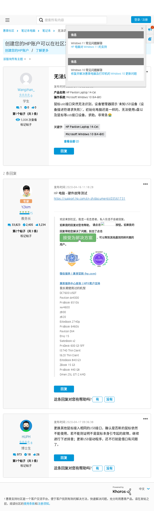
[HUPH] (26, 426)
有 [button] (97, 399)
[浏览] (6, 20)
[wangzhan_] (26, 79)
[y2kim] (26, 191)
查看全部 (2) (71, 141)
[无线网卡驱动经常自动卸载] (29, 59)
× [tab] (142, 28)
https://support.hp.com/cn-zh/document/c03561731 (89, 199)
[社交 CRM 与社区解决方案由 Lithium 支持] (122, 490)
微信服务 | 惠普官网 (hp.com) (78, 273)
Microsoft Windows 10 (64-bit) (85, 134)
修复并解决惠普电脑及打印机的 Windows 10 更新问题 (104, 73)
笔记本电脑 (28, 30)
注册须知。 (45, 503)
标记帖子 (26, 124)
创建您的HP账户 (17, 50)
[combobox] (71, 20)
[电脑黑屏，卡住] (25, 59)
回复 (64, 151)
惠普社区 (8, 30)
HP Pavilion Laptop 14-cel (82, 127)
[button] (145, 184)
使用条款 (29, 503)
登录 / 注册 (141, 19)
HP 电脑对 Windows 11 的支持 (89, 47)
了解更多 (42, 50)
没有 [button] (109, 399)
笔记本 (46, 30)
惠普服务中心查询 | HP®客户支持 (80, 283)
